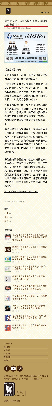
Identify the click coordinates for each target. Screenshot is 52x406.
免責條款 (7, 353)
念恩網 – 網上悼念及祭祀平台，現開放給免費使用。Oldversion (29, 258)
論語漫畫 (7, 350)
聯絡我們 (7, 360)
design (28, 28)
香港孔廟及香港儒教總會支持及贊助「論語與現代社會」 (28, 277)
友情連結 (7, 357)
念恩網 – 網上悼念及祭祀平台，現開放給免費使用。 (29, 248)
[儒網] (8, 10)
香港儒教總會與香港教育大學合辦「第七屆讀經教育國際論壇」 (29, 267)
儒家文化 (7, 347)
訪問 (6, 221)
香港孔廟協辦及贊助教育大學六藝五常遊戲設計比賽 (29, 326)
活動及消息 (20, 201)
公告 (6, 213)
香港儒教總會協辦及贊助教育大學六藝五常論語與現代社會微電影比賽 (29, 317)
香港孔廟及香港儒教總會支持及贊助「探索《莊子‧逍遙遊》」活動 (28, 307)
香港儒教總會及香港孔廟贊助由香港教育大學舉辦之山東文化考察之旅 (29, 287)
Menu (46, 12)
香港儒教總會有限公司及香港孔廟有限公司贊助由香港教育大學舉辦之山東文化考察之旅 (29, 237)
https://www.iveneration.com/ (21, 191)
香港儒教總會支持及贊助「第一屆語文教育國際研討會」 (29, 297)
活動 (13, 201)
